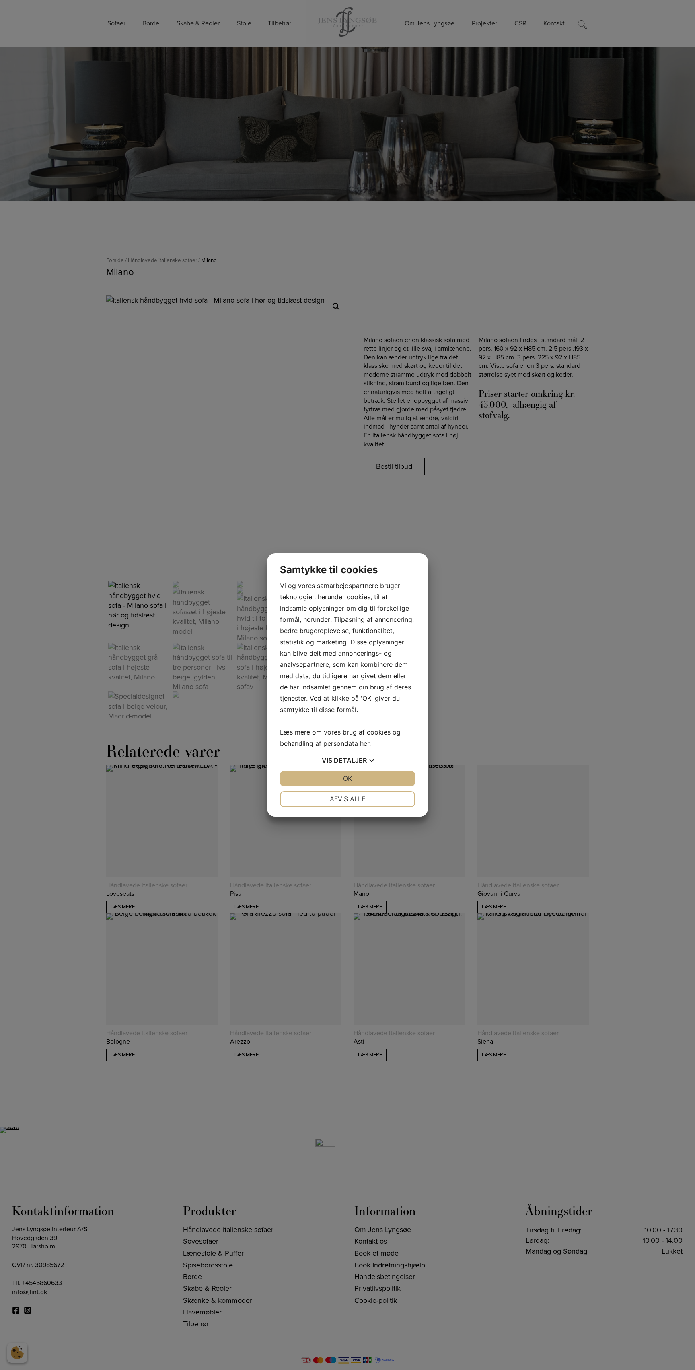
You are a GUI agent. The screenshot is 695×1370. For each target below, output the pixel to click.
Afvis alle (348, 799)
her (364, 743)
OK (347, 778)
